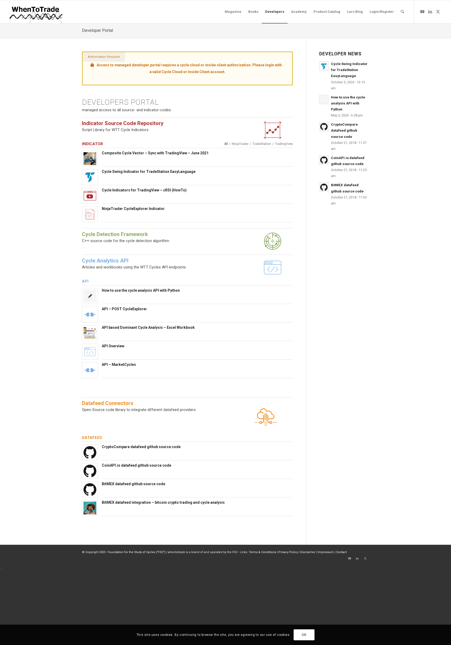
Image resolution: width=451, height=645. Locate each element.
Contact (341, 552)
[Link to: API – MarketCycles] (90, 370)
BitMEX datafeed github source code (133, 484)
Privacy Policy (288, 552)
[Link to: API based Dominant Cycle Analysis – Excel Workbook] (90, 333)
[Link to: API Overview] (90, 351)
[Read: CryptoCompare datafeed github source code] (324, 126)
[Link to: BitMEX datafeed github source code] (90, 489)
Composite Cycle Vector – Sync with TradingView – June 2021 (155, 153)
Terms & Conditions (262, 552)
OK (304, 635)
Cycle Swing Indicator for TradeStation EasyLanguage (148, 171)
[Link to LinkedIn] (430, 11)
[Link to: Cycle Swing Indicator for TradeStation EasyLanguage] (90, 177)
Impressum (326, 552)
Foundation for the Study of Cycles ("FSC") (136, 552)
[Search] (402, 11)
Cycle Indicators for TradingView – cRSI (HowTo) (144, 190)
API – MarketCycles (119, 364)
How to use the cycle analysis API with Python (141, 290)
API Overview (113, 346)
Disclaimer (307, 552)
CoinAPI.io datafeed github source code (136, 465)
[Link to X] (438, 11)
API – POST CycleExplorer (124, 309)
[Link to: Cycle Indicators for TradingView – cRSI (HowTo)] (90, 195)
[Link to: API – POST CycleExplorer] (90, 314)
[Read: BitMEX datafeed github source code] (324, 187)
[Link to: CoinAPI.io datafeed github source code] (90, 471)
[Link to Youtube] (422, 11)
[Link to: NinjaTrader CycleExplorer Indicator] (90, 214)
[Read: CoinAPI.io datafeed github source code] (324, 160)
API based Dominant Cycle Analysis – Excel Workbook (148, 327)
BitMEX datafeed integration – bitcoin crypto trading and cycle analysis (163, 502)
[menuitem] (233, 11)
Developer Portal (97, 30)
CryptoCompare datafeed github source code (141, 447)
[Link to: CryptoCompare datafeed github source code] (90, 452)
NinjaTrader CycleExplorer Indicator (133, 209)
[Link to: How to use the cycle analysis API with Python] (90, 296)
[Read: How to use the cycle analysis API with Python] (324, 99)
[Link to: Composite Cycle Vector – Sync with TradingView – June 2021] (90, 158)
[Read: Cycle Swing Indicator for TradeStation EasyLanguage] (324, 66)
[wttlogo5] (36, 11)
